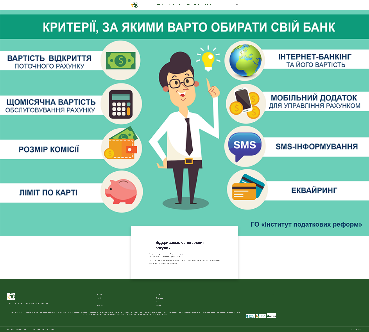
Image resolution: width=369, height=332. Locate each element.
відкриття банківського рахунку (190, 254)
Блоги (178, 5)
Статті (171, 5)
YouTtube (159, 306)
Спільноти (197, 5)
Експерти (159, 298)
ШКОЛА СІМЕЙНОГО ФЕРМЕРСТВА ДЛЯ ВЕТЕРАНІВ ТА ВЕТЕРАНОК (33, 329)
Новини (99, 294)
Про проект (161, 5)
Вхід (229, 5)
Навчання (207, 5)
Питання (187, 5)
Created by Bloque (356, 329)
